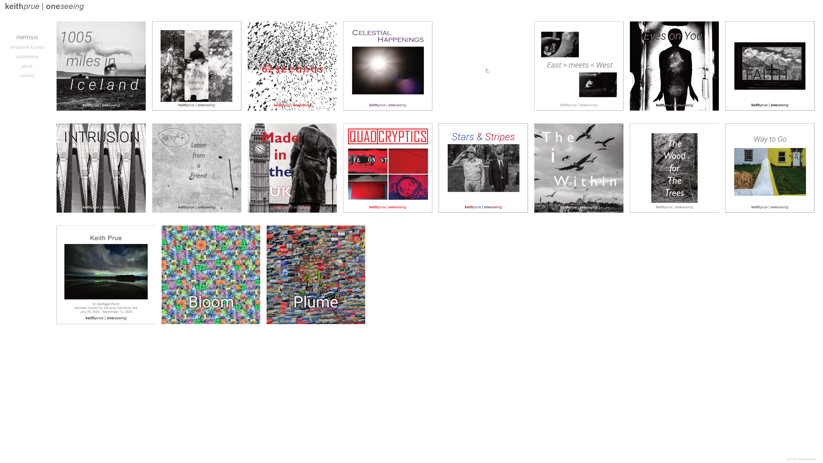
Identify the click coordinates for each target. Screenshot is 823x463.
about (27, 66)
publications (27, 56)
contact (27, 75)
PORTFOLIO (27, 37)
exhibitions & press (27, 47)
